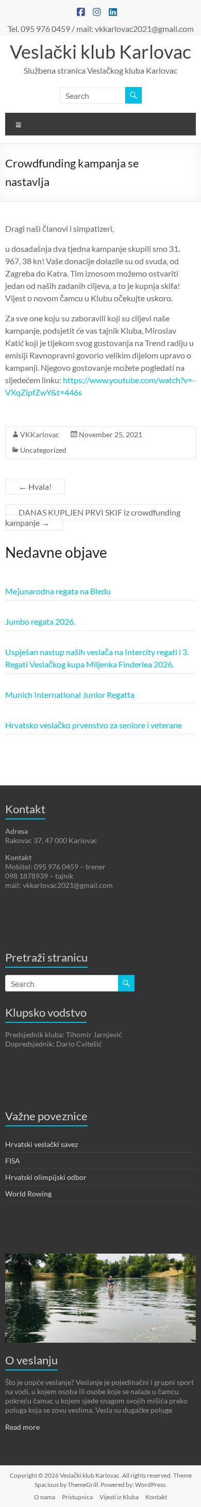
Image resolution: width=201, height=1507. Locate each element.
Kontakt (156, 1497)
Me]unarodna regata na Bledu (58, 591)
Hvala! (35, 486)
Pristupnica (77, 1497)
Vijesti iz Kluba (119, 1497)
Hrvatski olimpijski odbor (46, 1177)
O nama (44, 1497)
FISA (12, 1160)
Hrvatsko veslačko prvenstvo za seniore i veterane (93, 725)
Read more (22, 1427)
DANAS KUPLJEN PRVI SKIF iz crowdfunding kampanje (92, 517)
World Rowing (28, 1193)
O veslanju (31, 1360)
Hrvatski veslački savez (41, 1144)
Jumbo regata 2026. (40, 621)
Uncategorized (43, 450)
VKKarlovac (39, 434)
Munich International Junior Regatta (70, 694)
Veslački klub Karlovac (100, 51)
